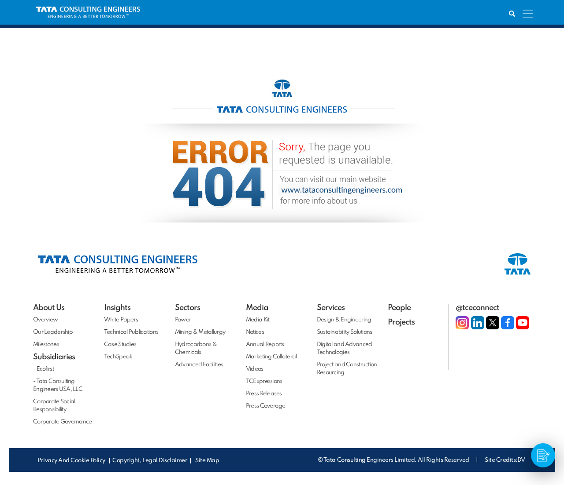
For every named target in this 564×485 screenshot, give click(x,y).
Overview (45, 320)
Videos (254, 369)
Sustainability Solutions (344, 332)
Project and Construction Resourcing (347, 369)
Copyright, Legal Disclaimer (149, 460)
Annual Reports (265, 344)
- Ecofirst (43, 369)
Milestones (46, 344)
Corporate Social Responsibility (54, 405)
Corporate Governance (62, 422)
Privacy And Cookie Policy (72, 460)
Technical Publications (131, 332)
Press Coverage (266, 406)
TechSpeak (118, 357)
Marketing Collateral (271, 357)
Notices (255, 332)
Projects (401, 322)
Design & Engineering (344, 320)
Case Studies (120, 344)
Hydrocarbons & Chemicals (196, 348)
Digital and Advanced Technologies (344, 348)
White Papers (121, 320)
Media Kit (258, 320)
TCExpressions (264, 381)
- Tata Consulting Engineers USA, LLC (57, 385)
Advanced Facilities (199, 365)
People (399, 308)
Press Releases (264, 394)
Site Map (207, 460)
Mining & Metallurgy (200, 332)
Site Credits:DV (505, 460)
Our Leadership (53, 332)
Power (183, 320)
